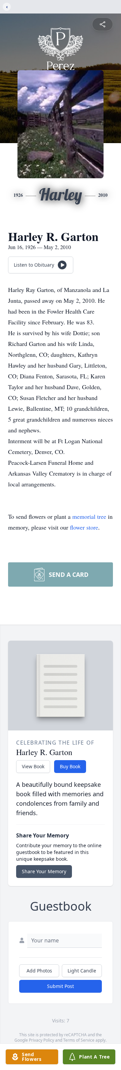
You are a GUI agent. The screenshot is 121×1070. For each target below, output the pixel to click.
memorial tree (89, 516)
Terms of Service (78, 1040)
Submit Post (60, 986)
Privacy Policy (41, 1040)
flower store (84, 527)
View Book (33, 766)
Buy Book (70, 766)
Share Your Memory (44, 871)
